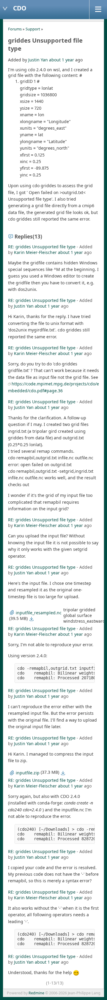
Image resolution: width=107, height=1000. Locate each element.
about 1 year (61, 60)
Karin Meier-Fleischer (35, 252)
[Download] (31, 618)
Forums (15, 29)
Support (33, 29)
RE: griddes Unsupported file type (41, 246)
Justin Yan (38, 60)
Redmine (36, 993)
